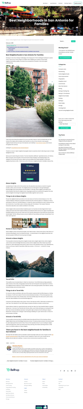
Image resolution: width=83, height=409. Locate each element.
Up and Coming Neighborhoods (66, 110)
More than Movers (63, 86)
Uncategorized (62, 108)
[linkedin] (68, 371)
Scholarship (44, 387)
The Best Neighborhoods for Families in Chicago (42, 361)
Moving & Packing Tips (64, 91)
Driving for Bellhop (28, 385)
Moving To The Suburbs (64, 93)
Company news (62, 69)
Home (7, 40)
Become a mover (28, 383)
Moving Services (9, 383)
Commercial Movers (10, 397)
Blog (59, 389)
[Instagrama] (75, 371)
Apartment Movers (10, 393)
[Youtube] (71, 371)
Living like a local (62, 81)
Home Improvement (63, 76)
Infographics (62, 79)
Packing (60, 98)
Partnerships (45, 385)
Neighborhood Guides (64, 96)
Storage (60, 105)
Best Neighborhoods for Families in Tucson (16, 361)
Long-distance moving (11, 387)
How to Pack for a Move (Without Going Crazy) (66, 153)
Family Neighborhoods (15, 40)
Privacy (25, 392)
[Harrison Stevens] (9, 348)
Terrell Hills (11, 50)
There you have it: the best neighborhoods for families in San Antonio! (23, 51)
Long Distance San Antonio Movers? (19, 148)
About (43, 381)
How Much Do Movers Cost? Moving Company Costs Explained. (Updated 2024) (67, 149)
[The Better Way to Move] (30, 223)
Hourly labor (8, 391)
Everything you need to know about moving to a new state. (67, 144)
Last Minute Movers (10, 395)
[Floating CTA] (41, 407)
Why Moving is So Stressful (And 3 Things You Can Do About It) (66, 140)
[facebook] (60, 371)
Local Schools (62, 83)
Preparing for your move (64, 385)
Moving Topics (67, 3)
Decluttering (62, 71)
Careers (26, 381)
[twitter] (64, 371)
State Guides (62, 103)
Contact (60, 3)
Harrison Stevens (17, 346)
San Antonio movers (41, 143)
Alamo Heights (12, 48)
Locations (8, 389)
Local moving (9, 385)
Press (43, 383)
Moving (60, 88)
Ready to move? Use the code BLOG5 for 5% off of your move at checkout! (30, 356)
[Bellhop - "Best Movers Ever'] (30, 172)
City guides (61, 387)
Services (45, 3)
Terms (25, 390)
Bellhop (21, 347)
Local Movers (53, 3)
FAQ (59, 383)
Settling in (61, 100)
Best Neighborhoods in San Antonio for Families (18, 47)
